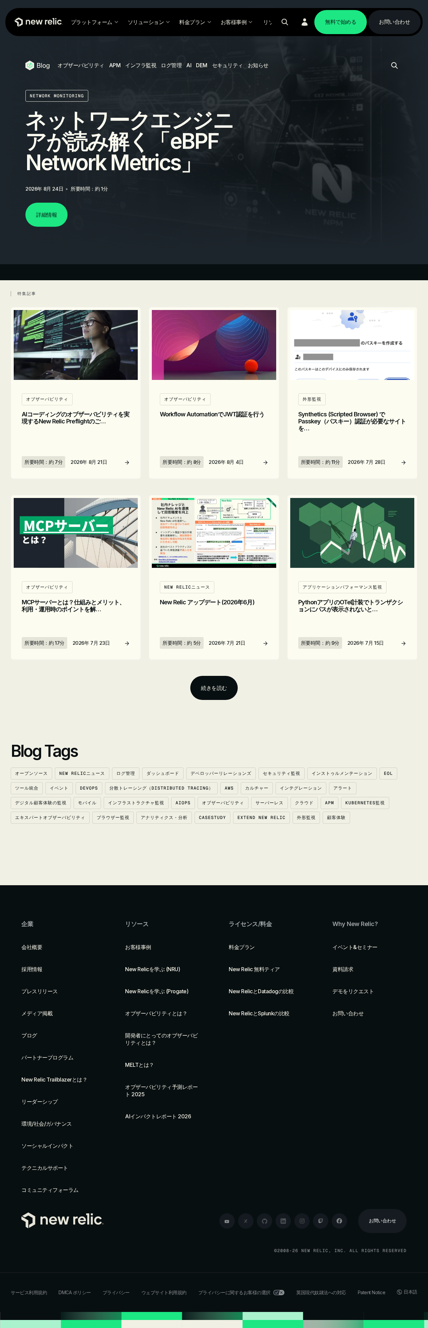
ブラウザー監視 (113, 817)
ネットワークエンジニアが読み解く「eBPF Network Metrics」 (129, 141)
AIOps (183, 803)
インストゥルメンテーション (342, 773)
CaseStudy (212, 817)
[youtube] (227, 1221)
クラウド (304, 803)
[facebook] (339, 1221)
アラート (342, 788)
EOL (388, 773)
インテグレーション (301, 788)
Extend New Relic (261, 817)
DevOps (89, 788)
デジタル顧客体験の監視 (41, 803)
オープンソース (31, 773)
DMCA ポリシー (75, 1292)
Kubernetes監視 (365, 803)
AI (188, 65)
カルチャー (257, 788)
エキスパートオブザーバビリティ (50, 817)
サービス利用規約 (29, 1292)
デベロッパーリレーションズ (221, 773)
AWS (229, 788)
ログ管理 (171, 65)
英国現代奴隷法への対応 (321, 1292)
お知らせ (258, 65)
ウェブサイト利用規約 (164, 1292)
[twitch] (321, 1221)
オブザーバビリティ (81, 65)
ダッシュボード (162, 773)
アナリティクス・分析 (164, 817)
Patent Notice (372, 1292)
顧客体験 (336, 817)
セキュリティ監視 (281, 773)
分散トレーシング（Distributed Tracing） (161, 788)
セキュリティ (227, 65)
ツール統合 (26, 788)
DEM (201, 65)
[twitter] (246, 1221)
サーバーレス (269, 803)
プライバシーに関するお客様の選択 (234, 1292)
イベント (59, 788)
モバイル (87, 803)
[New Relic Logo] (37, 22)
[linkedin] (283, 1221)
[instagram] (302, 1221)
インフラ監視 (140, 65)
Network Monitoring (57, 96)
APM (115, 65)
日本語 (410, 1292)
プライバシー (116, 1292)
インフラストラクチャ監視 (136, 803)
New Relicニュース (82, 773)
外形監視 (306, 817)
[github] (264, 1221)
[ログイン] (304, 22)
